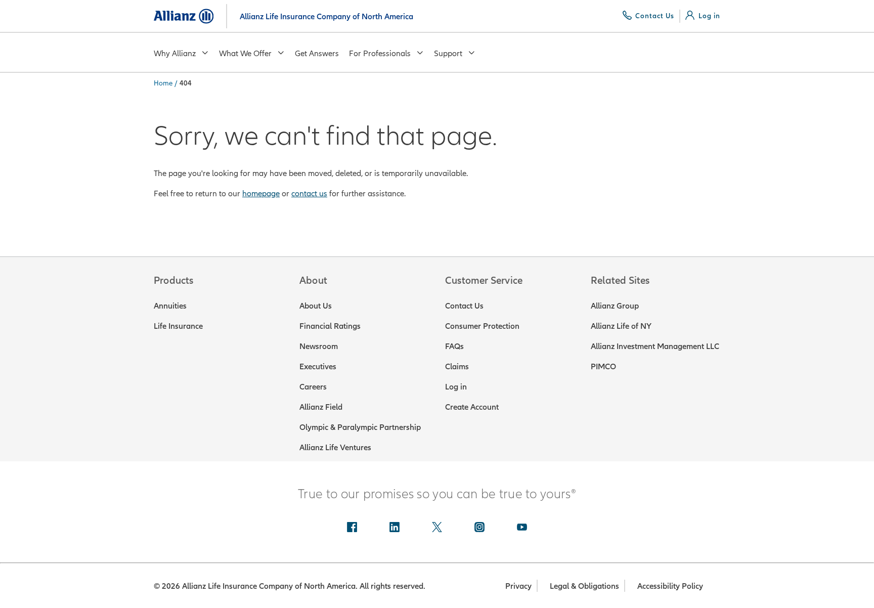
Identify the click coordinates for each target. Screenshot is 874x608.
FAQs (454, 346)
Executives (317, 366)
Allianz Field (320, 406)
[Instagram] (479, 528)
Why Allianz (175, 53)
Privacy (518, 585)
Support (448, 53)
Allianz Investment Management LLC (655, 346)
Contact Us (464, 305)
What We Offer (245, 53)
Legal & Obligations (584, 585)
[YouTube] (522, 528)
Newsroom (318, 346)
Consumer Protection (482, 325)
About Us (315, 305)
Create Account (472, 406)
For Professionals (380, 53)
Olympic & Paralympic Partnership (360, 426)
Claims (457, 366)
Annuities (170, 305)
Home (163, 83)
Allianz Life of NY (621, 325)
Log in (456, 386)
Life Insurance (178, 325)
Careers (313, 386)
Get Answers (317, 53)
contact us (309, 193)
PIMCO (603, 366)
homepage (261, 193)
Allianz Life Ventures (335, 447)
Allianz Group (615, 305)
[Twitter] (437, 528)
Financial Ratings (330, 325)
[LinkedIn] (394, 528)
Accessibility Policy (670, 585)
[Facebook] (352, 528)
